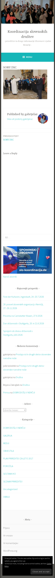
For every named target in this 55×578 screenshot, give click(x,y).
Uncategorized (10, 489)
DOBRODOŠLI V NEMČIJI (24, 392)
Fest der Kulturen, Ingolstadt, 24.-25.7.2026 (23, 296)
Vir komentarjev (10, 543)
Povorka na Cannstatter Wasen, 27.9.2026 (22, 315)
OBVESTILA (8, 450)
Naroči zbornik (10, 276)
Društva (19, 377)
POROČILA (8, 466)
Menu (29, 57)
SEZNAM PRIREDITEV (12, 481)
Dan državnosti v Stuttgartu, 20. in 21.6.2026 (23, 323)
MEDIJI (6, 443)
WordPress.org (10, 550)
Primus (6, 392)
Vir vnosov (8, 535)
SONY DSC (11, 138)
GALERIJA (7, 435)
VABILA (6, 496)
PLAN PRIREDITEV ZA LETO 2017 (18, 458)
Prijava (6, 527)
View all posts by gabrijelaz (20, 118)
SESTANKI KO (9, 473)
